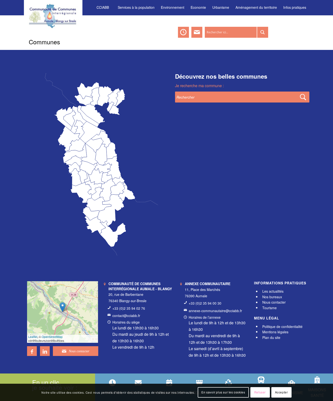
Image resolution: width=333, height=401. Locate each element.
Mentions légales (275, 331)
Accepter (281, 392)
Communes (44, 41)
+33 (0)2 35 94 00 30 (205, 303)
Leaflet (32, 337)
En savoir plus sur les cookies (223, 392)
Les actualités (273, 291)
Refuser (260, 392)
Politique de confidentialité (282, 326)
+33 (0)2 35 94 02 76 (128, 308)
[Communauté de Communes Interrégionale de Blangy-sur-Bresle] (53, 7)
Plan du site (271, 337)
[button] (62, 307)
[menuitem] (103, 7)
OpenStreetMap (52, 337)
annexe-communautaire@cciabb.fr (215, 310)
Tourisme (269, 307)
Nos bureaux (272, 296)
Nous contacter (274, 302)
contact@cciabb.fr (126, 315)
